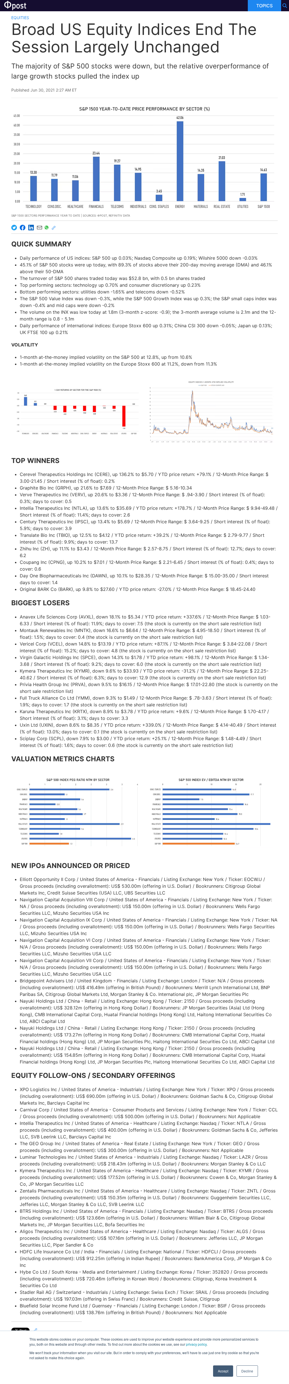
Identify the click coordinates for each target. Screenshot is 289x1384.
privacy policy (196, 1344)
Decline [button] (247, 1371)
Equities (20, 17)
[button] (77, 411)
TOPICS (264, 5)
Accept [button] (223, 1371)
